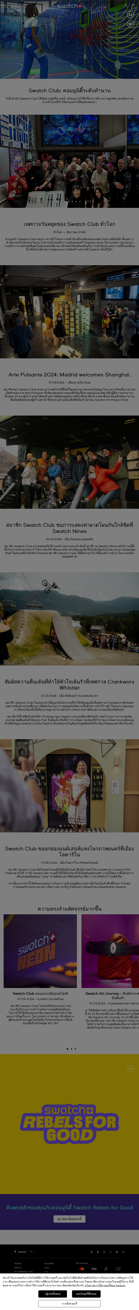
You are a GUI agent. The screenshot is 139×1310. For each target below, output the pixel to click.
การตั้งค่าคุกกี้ (69, 1304)
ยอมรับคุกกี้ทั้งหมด (86, 1294)
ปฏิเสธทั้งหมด (52, 1294)
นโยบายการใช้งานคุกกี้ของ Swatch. (105, 1285)
